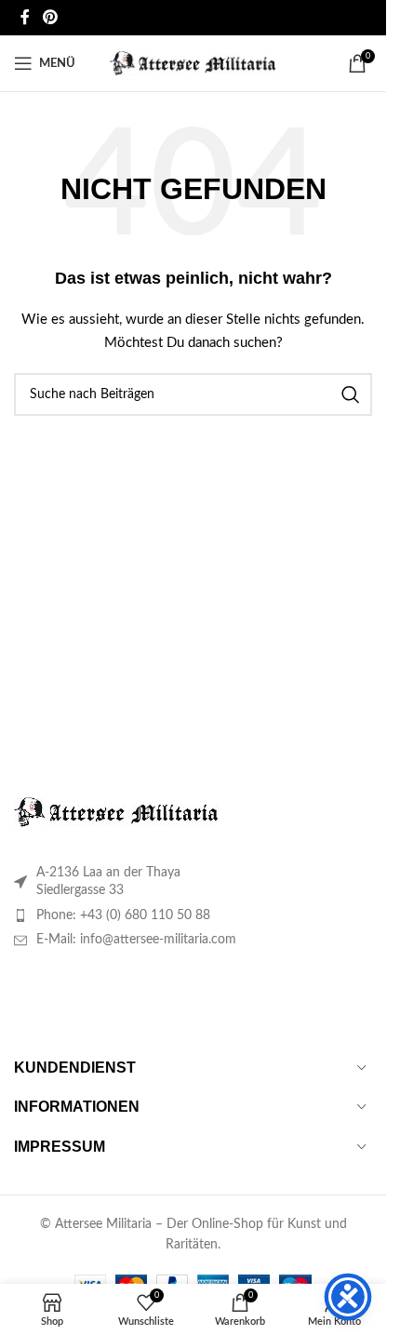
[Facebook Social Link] (25, 17)
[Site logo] (193, 63)
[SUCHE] (350, 394)
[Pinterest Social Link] (49, 17)
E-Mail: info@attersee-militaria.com (136, 939)
